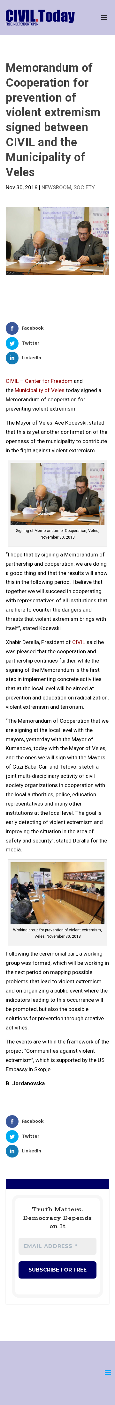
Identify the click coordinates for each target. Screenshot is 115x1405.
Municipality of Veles (40, 390)
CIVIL (78, 642)
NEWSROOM (56, 187)
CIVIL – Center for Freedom (39, 381)
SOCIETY (84, 187)
